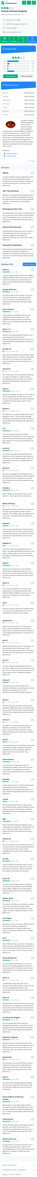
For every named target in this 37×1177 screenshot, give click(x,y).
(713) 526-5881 (11, 28)
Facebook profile (12, 153)
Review (14, 41)
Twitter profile (11, 156)
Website (5, 41)
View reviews (10, 76)
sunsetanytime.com (13, 32)
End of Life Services (12, 227)
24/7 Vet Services (11, 191)
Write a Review (29, 264)
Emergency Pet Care (12, 209)
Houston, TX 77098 (13, 20)
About (5, 173)
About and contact (9, 1165)
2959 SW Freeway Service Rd (16, 24)
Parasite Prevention (12, 245)
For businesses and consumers (14, 1170)
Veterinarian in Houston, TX (12, 14)
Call (23, 41)
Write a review (26, 76)
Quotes (32, 41)
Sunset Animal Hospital (14, 11)
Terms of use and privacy (11, 1175)
